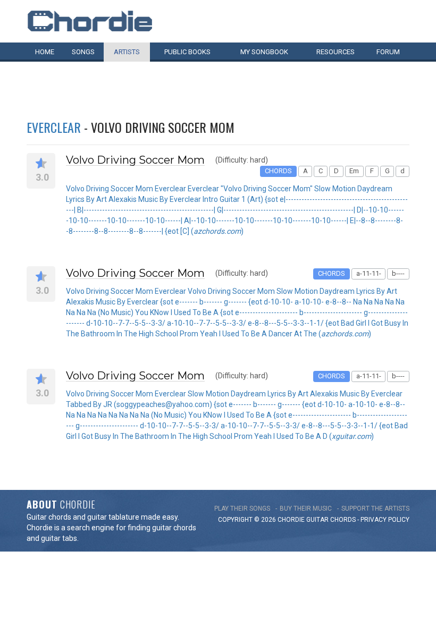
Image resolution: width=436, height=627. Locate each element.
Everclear (54, 127)
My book (264, 52)
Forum (388, 52)
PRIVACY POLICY (384, 519)
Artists (127, 52)
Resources (335, 52)
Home (44, 52)
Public (187, 52)
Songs (83, 52)
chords (343, 519)
